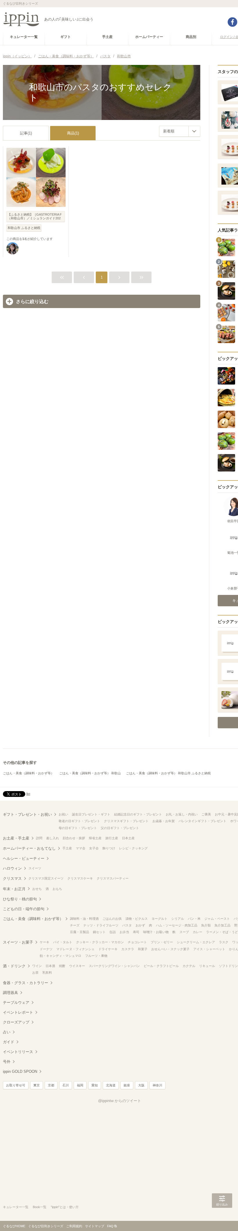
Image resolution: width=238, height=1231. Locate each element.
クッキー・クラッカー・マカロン (100, 942)
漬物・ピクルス (136, 918)
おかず (140, 925)
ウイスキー (77, 966)
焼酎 (62, 966)
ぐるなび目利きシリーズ (45, 1226)
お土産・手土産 (16, 838)
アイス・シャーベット (209, 949)
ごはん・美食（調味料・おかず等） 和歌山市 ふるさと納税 (168, 773)
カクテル (189, 966)
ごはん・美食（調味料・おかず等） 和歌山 (90, 773)
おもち (57, 889)
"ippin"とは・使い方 (65, 1207)
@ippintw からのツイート (119, 1101)
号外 (6, 1061)
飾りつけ (108, 848)
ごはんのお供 (112, 918)
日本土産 (128, 838)
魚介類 (206, 925)
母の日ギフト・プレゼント (78, 828)
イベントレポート (18, 1012)
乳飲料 (47, 972)
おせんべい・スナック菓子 (170, 949)
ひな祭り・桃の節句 (20, 899)
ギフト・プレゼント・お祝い (27, 814)
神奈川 (157, 1085)
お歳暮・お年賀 (163, 821)
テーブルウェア (16, 1002)
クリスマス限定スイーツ (46, 878)
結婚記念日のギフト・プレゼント (138, 814)
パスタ (127, 925)
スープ (184, 932)
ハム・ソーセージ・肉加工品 (176, 925)
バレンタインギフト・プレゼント (202, 821)
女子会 (94, 848)
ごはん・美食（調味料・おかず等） (28, 773)
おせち (37, 889)
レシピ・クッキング (133, 848)
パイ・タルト (62, 942)
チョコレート (137, 942)
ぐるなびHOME (14, 1226)
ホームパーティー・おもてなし (29, 848)
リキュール (207, 966)
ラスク (223, 942)
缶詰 (112, 932)
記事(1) (26, 133)
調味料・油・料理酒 (84, 918)
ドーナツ (46, 949)
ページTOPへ (222, 1218)
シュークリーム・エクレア (196, 942)
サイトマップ (94, 1226)
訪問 (39, 838)
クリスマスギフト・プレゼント (126, 821)
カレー (197, 932)
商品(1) (73, 133)
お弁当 (124, 932)
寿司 (136, 932)
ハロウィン (12, 868)
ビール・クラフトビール (161, 966)
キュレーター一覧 (15, 1207)
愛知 (94, 1085)
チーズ (75, 925)
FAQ (110, 1226)
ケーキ (44, 942)
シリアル (177, 918)
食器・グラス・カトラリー (25, 983)
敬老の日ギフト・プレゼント (79, 821)
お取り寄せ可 (15, 1085)
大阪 (141, 1085)
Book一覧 (39, 1207)
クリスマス (12, 878)
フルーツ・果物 (96, 955)
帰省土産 (95, 838)
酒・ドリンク (14, 966)
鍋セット (99, 932)
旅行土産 (111, 838)
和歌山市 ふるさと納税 (24, 228)
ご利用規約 (74, 1226)
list (28, 793)
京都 (51, 1085)
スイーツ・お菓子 (18, 942)
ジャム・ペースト (217, 918)
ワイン (37, 966)
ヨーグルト (159, 918)
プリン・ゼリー (162, 942)
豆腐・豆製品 (79, 932)
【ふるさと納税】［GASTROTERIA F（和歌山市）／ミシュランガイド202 (35, 216)
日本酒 (50, 966)
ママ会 (80, 848)
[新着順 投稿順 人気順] (179, 131)
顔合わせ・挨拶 (74, 838)
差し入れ (52, 838)
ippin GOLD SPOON (20, 1071)
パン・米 (194, 918)
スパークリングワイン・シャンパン (114, 966)
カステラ (127, 949)
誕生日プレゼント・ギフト (91, 814)
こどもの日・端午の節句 (23, 909)
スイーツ (34, 868)
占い (6, 1032)
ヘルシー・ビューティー (23, 858)
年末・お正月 (14, 889)
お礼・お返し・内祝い (182, 814)
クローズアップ (16, 1022)
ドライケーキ (108, 949)
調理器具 (10, 992)
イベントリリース (18, 1052)
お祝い (63, 814)
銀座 (127, 1085)
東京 (36, 1085)
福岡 (80, 1085)
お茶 (35, 972)
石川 (65, 1085)
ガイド (8, 1042)
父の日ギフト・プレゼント (120, 828)
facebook (232, 22)
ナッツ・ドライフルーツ (100, 925)
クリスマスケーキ (80, 878)
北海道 (111, 1085)
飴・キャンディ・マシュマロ (60, 955)
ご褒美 (206, 814)
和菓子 (142, 949)
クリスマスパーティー (113, 878)
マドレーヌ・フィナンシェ (75, 949)
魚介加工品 (222, 925)
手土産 (67, 848)
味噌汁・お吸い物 (156, 932)
